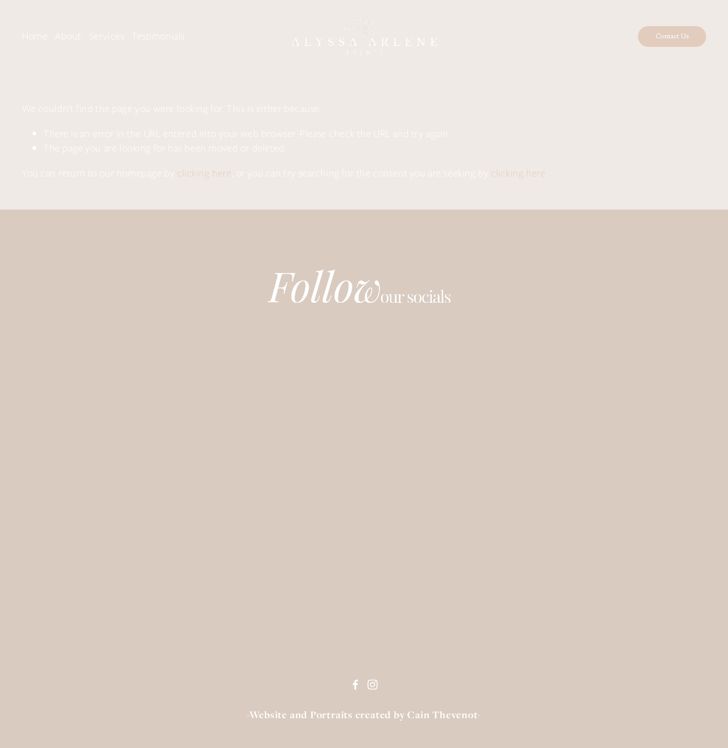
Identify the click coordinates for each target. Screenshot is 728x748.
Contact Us (672, 36)
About (68, 36)
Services (107, 36)
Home (34, 36)
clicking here (204, 173)
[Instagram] (372, 684)
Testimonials (158, 36)
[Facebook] (355, 684)
